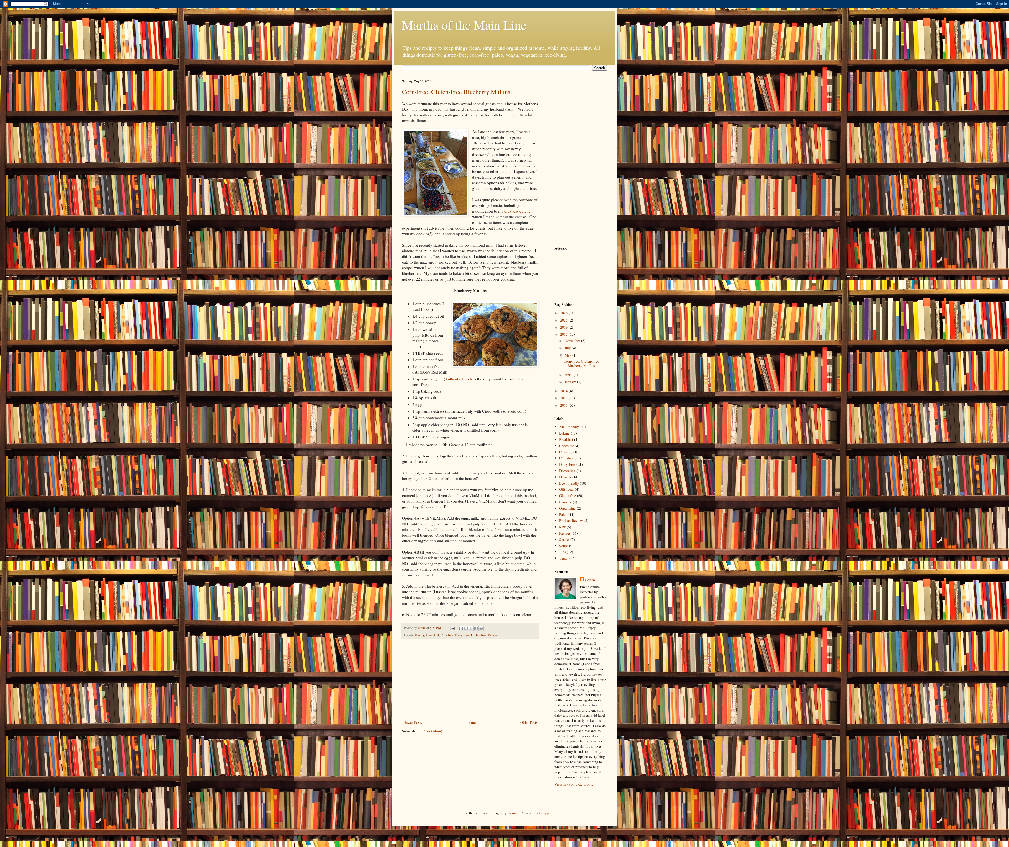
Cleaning (565, 452)
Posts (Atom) (432, 731)
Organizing (567, 508)
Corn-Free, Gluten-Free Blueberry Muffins (456, 91)
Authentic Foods (458, 378)
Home (471, 722)
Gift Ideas (566, 489)
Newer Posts (412, 722)
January (571, 381)
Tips (562, 551)
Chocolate (566, 445)
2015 (564, 334)
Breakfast (432, 635)
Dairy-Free (462, 635)
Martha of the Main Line (464, 24)
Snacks (564, 539)
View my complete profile (573, 784)
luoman (512, 812)
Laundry (565, 501)
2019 (564, 327)
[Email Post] (451, 628)
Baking (420, 635)
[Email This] (461, 628)
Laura (590, 579)
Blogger (545, 812)
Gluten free (478, 635)
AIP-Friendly (569, 426)
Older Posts (528, 722)
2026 (564, 312)
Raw (562, 526)
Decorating (567, 470)
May (568, 355)
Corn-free (447, 635)
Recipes (493, 635)
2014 (564, 390)
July (568, 347)
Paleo (563, 514)
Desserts (565, 476)
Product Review (571, 520)
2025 (564, 320)
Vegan (563, 558)
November (573, 340)
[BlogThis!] (466, 628)
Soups (563, 545)
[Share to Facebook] (476, 628)
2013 (564, 397)
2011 (564, 405)
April (569, 374)
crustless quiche (517, 211)
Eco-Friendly (569, 483)
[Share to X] (471, 628)
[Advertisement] (470, 679)
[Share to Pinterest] (481, 628)
